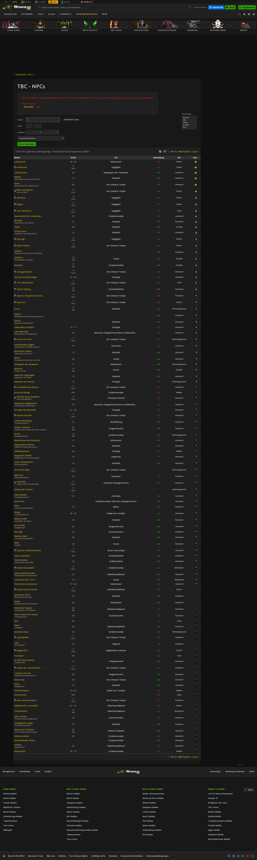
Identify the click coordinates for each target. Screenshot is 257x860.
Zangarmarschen (116, 428)
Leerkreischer (20, 161)
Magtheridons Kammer (116, 650)
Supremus (20, 302)
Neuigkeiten (10, 14)
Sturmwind (116, 346)
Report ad (241, 764)
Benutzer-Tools (35, 856)
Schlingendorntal (116, 661)
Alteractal (98, 332)
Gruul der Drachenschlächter (28, 550)
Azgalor (19, 204)
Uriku (16, 642)
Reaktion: (21, 132)
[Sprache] (254, 14)
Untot (179, 211)
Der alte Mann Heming (24, 660)
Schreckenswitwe (21, 690)
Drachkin (179, 227)
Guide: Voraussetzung (153, 793)
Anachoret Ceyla (21, 632)
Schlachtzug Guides (12, 816)
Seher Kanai (19, 679)
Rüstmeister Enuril (22, 595)
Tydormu (18, 251)
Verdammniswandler (25, 568)
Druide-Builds (214, 816)
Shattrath (116, 178)
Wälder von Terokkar (116, 513)
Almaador (18, 220)
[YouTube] (248, 856)
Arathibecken (129, 332)
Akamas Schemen (24, 415)
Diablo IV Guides (216, 789)
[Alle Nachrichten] (6, 2)
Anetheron (21, 197)
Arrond (17, 434)
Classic (42, 2)
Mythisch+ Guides (11, 807)
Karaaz (17, 601)
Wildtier (179, 392)
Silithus (116, 507)
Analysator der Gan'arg (24, 381)
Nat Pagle (18, 532)
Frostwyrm (19, 655)
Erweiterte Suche (71, 119)
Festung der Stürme (116, 398)
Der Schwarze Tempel (116, 184)
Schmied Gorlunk (21, 736)
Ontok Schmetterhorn (23, 462)
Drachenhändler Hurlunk (24, 740)
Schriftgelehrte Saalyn (23, 723)
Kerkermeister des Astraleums (27, 440)
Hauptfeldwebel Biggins (24, 344)
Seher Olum (19, 501)
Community (66, 14)
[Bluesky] (238, 856)
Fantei (17, 684)
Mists (67, 2)
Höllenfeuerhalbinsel (116, 574)
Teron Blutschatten (24, 282)
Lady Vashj (21, 481)
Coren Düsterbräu (22, 555)
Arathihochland (115, 561)
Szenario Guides (74, 825)
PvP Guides (148, 821)
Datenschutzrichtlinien (132, 856)
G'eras (17, 309)
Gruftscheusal (20, 695)
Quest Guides (73, 812)
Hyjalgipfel (116, 167)
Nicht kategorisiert (179, 309)
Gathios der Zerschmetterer (28, 668)
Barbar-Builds (214, 812)
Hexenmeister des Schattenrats (27, 216)
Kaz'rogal (20, 239)
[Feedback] (249, 14)
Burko (16, 625)
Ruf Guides (72, 816)
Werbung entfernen (86, 14)
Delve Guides (9, 798)
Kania (16, 505)
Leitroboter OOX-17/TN (24, 579)
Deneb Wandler (21, 560)
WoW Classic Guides (153, 789)
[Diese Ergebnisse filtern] (165, 151)
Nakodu (17, 177)
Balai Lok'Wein (20, 716)
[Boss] (189, 127)
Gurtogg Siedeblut (24, 271)
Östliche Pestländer (116, 731)
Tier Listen (8, 825)
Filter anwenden (26, 144)
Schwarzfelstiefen (116, 289)
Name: (20, 119)
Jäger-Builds (214, 830)
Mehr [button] (104, 14)
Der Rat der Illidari (22, 470)
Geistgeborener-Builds (219, 839)
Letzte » (195, 151)
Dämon (179, 162)
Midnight (7, 830)
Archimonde (21, 167)
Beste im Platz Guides (153, 798)
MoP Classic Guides (76, 789)
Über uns (50, 856)
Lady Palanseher (21, 331)
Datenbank (27, 14)
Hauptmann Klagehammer (25, 403)
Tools (37, 771)
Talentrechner (10, 821)
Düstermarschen (116, 532)
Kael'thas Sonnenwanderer (28, 397)
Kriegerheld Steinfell (22, 455)
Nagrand (116, 644)
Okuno (17, 183)
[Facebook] (243, 856)
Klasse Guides (10, 793)
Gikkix (16, 542)
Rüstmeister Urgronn (23, 608)
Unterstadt (116, 496)
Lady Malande (22, 637)
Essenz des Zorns (24, 339)
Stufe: (19, 126)
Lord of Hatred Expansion (220, 793)
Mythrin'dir (18, 475)
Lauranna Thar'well (22, 673)
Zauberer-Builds (216, 834)
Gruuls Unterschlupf (115, 550)
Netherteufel (19, 751)
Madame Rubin (20, 536)
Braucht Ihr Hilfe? (16, 856)
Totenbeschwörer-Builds (220, 821)
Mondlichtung (116, 422)
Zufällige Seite (98, 856)
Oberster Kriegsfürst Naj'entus (29, 295)
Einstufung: (186, 114)
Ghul (16, 621)
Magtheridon (22, 650)
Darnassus (116, 476)
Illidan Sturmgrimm (24, 190)
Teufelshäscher (20, 711)
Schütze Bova (20, 231)
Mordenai (18, 265)
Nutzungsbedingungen (157, 856)
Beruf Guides (9, 812)
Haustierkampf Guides (77, 821)
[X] (234, 856)
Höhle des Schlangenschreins (116, 483)
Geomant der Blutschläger (25, 277)
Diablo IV (88, 2)
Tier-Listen (72, 839)
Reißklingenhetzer (22, 451)
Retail (27, 2)
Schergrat (116, 277)
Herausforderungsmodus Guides (82, 830)
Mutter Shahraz (23, 245)
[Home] (17, 7)
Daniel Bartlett (20, 495)
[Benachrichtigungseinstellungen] (244, 14)
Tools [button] (40, 14)
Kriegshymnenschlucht (113, 332)
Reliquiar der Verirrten (23, 489)
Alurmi (17, 357)
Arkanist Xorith (20, 518)
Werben (62, 856)
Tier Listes (213, 807)
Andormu (18, 368)
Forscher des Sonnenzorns (25, 584)
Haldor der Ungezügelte (24, 375)
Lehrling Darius (20, 172)
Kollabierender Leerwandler (26, 705)
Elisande (28, 106)
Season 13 (213, 798)
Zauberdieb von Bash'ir (24, 327)
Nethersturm (116, 161)
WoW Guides (9, 789)
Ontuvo (17, 320)
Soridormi (18, 257)
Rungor (17, 512)
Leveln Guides (10, 802)
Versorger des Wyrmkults (25, 410)
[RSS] (252, 856)
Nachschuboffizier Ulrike (24, 573)
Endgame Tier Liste (217, 802)
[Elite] (189, 120)
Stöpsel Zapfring (23, 289)
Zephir (17, 227)
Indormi (17, 314)
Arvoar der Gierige (22, 392)
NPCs (30, 74)
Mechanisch (179, 568)
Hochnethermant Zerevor (27, 387)
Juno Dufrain (19, 525)
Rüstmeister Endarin (23, 351)
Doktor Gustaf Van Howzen (26, 614)
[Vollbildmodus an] (240, 14)
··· (74, 2)
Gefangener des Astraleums (26, 364)
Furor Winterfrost (23, 211)
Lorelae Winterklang (22, 420)
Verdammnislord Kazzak (26, 589)
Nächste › (187, 151)
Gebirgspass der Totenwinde (116, 172)
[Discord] (229, 856)
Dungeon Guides (74, 802)
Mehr (251, 771)
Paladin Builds (215, 825)
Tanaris (116, 258)
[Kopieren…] (160, 151)
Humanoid (179, 172)
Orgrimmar (116, 456)
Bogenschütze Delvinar (24, 444)
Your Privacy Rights (78, 856)
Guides (51, 14)
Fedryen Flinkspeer (22, 427)
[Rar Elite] (189, 125)
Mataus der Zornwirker (24, 729)
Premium (113, 856)
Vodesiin (17, 744)
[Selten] (189, 122)
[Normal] (189, 117)
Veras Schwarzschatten (26, 700)
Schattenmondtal (116, 216)
